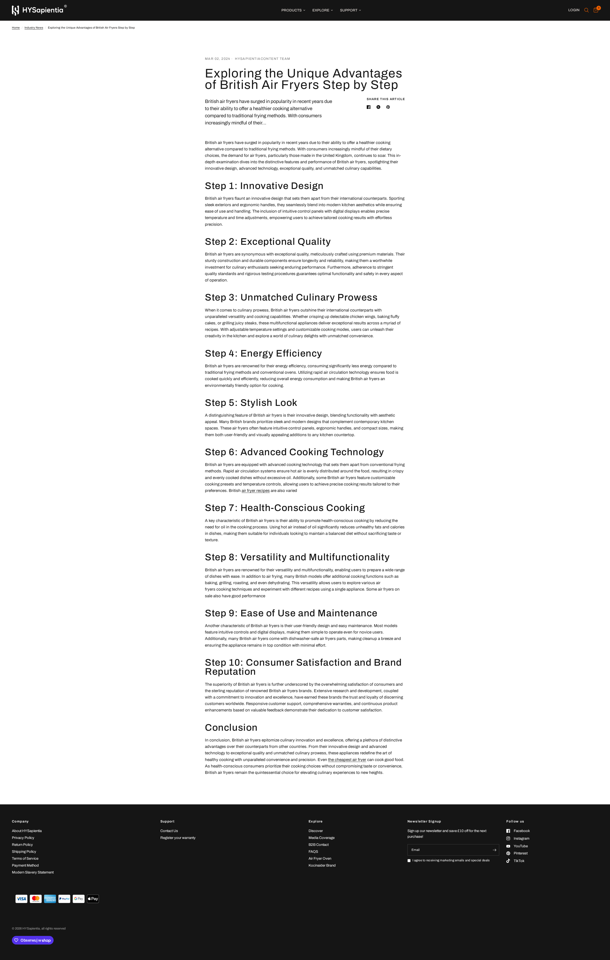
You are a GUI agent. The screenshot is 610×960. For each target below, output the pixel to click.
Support (348, 10)
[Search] (586, 10)
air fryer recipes (256, 490)
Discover (316, 831)
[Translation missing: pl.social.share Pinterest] (389, 107)
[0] (594, 10)
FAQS (313, 851)
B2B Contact (319, 845)
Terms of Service (25, 858)
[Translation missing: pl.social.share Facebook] (369, 107)
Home (16, 27)
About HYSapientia (27, 831)
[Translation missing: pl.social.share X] (379, 107)
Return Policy (22, 845)
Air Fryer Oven (320, 858)
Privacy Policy (23, 838)
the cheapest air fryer (347, 759)
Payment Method (25, 865)
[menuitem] (293, 10)
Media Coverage (322, 838)
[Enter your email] (494, 850)
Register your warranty (178, 838)
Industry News (34, 27)
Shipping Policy (24, 851)
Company (20, 821)
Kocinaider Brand (322, 865)
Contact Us (169, 831)
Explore (320, 10)
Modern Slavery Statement (33, 872)
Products (291, 10)
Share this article (386, 99)
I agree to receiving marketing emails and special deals (451, 860)
